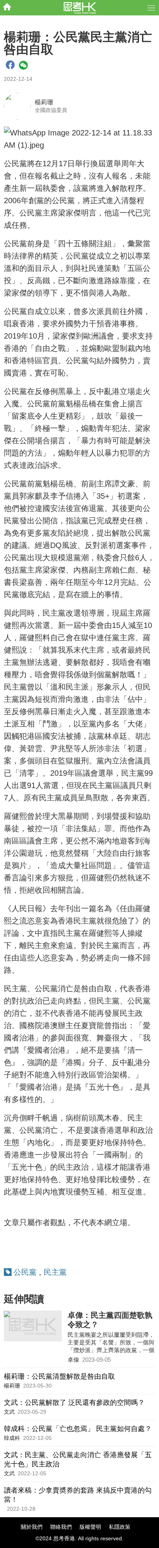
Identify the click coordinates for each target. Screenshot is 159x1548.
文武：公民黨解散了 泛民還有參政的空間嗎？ (74, 1402)
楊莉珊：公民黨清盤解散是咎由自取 (59, 1376)
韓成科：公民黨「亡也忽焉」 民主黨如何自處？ (78, 1429)
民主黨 (55, 1272)
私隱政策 (119, 1527)
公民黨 (25, 1272)
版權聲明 (90, 1527)
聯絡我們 (61, 1527)
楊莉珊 (44, 102)
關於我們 (31, 1527)
